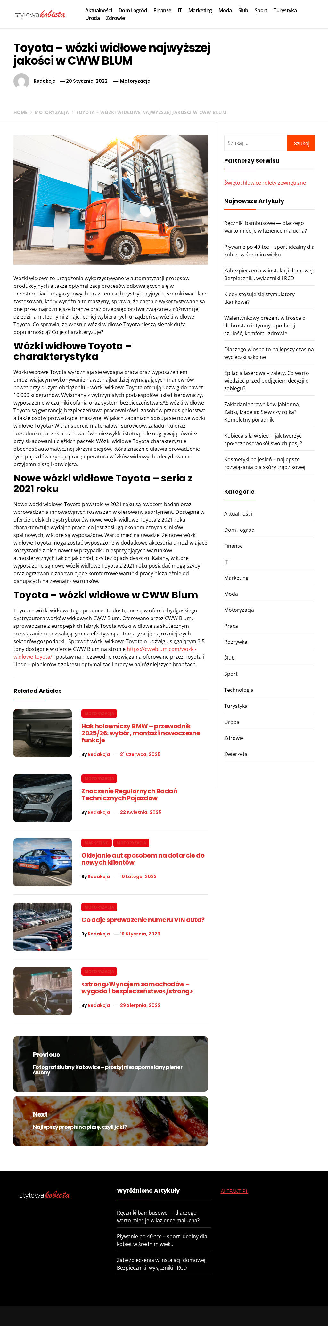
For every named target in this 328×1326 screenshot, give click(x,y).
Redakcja (45, 81)
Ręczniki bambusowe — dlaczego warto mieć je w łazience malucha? (90, 1311)
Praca (231, 625)
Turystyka (285, 10)
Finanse (162, 10)
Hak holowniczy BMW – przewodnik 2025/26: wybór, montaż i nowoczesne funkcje (140, 733)
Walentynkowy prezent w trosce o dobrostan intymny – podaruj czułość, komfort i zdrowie (265, 325)
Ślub (243, 10)
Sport (261, 10)
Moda (225, 10)
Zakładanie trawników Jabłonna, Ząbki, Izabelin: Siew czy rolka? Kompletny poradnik (262, 412)
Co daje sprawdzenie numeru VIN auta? (142, 919)
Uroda (92, 17)
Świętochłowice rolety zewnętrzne (265, 182)
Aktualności (98, 10)
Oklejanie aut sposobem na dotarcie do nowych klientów (142, 859)
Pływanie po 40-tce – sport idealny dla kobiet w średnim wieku (174, 1311)
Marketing (200, 10)
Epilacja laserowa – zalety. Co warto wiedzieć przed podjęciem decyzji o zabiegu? (266, 380)
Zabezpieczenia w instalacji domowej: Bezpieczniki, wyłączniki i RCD (261, 1314)
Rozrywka (235, 641)
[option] (78, 1312)
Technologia (239, 689)
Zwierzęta (236, 753)
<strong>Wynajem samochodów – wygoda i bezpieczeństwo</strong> (137, 988)
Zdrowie (115, 17)
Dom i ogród (133, 10)
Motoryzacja (135, 81)
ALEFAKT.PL (234, 1191)
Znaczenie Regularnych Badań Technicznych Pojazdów (129, 795)
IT (180, 10)
